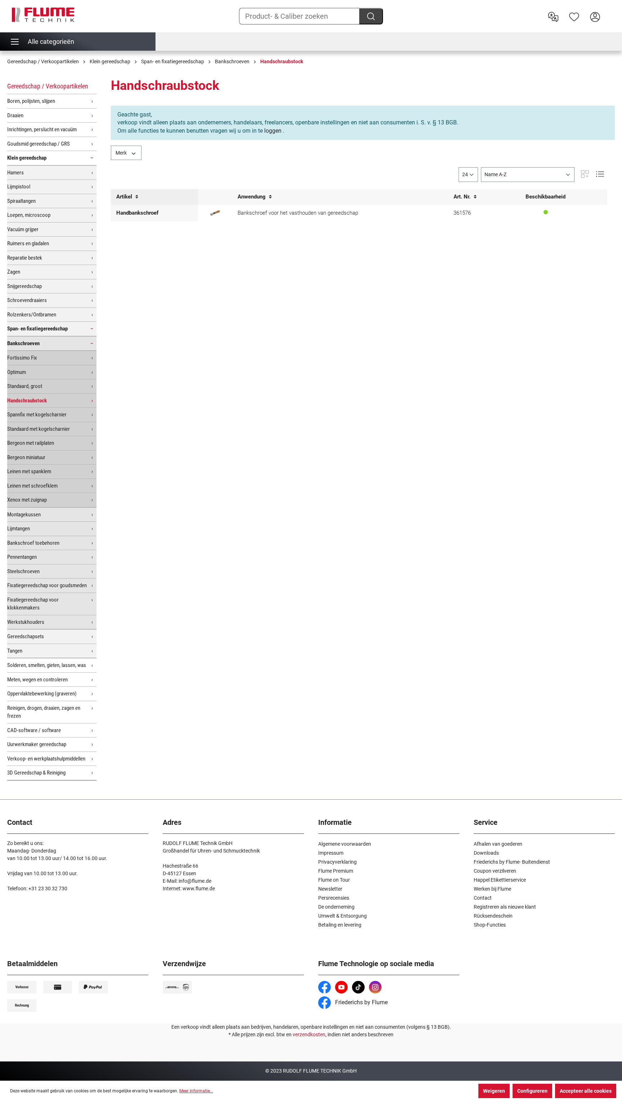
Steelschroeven (23, 571)
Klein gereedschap (26, 158)
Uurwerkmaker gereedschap (36, 744)
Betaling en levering (339, 925)
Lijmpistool (18, 186)
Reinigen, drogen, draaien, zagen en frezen (43, 712)
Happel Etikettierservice (500, 880)
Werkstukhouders (25, 622)
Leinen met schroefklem (32, 486)
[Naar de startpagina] (43, 15)
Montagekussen (24, 514)
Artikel (125, 197)
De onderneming (336, 907)
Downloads (486, 853)
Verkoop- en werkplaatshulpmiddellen (46, 758)
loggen (272, 130)
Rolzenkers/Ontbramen (31, 314)
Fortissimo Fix (22, 358)
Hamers (15, 172)
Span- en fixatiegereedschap (37, 328)
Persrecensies (333, 898)
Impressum (330, 853)
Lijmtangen (18, 528)
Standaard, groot (24, 386)
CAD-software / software (34, 730)
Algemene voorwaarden (344, 844)
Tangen (14, 651)
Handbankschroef (137, 213)
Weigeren (494, 1091)
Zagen (13, 272)
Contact (483, 898)
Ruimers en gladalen (28, 243)
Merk (122, 153)
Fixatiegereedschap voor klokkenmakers (33, 604)
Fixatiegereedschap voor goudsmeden (47, 585)
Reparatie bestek (24, 258)
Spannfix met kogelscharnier (37, 414)
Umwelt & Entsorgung (342, 916)
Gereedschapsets (25, 636)
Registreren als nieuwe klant (505, 907)
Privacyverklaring (337, 862)
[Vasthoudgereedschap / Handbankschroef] (215, 213)
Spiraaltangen (21, 201)
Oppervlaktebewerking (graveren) (42, 693)
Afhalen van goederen (498, 844)
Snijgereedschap (24, 286)
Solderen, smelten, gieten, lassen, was (46, 665)
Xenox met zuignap (27, 500)
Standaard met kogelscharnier (38, 429)
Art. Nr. (463, 197)
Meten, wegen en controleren (37, 679)
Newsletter (330, 889)
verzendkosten (309, 1034)
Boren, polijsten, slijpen (31, 101)
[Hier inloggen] (595, 16)
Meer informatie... (196, 1090)
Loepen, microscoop (28, 215)
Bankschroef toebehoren (33, 543)
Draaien (15, 115)
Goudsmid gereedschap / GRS (38, 144)
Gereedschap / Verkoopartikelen (47, 86)
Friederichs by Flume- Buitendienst (512, 862)
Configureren (532, 1091)
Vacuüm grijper (23, 229)
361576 (462, 213)
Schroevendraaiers (27, 300)
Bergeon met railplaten (30, 443)
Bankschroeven (23, 343)
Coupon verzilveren (495, 871)
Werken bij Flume (492, 889)
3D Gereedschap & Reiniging (36, 772)
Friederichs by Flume (361, 1002)
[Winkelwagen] (610, 11)
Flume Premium (335, 871)
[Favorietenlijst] (574, 16)
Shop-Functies (490, 925)
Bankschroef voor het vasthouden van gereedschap (298, 213)
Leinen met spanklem (29, 471)
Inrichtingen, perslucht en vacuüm (42, 129)
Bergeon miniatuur (26, 457)
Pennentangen (22, 557)
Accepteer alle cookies (586, 1091)
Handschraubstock (27, 400)
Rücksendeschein (493, 916)
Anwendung (252, 197)
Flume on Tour (334, 880)
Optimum (16, 372)
